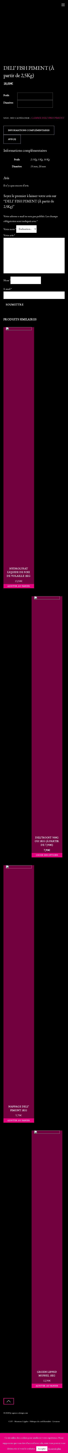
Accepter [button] (42, 1448)
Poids (6, 95)
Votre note (9, 229)
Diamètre (8, 102)
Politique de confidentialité (40, 1421)
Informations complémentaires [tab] (28, 130)
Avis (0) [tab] (12, 139)
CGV (10, 1421)
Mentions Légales (21, 1421)
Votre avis (9, 235)
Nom (6, 280)
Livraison (56, 1421)
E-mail (7, 289)
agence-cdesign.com (20, 1413)
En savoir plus (54, 1448)
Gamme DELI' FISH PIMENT (47, 117)
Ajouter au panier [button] (18, 586)
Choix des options (47, 855)
